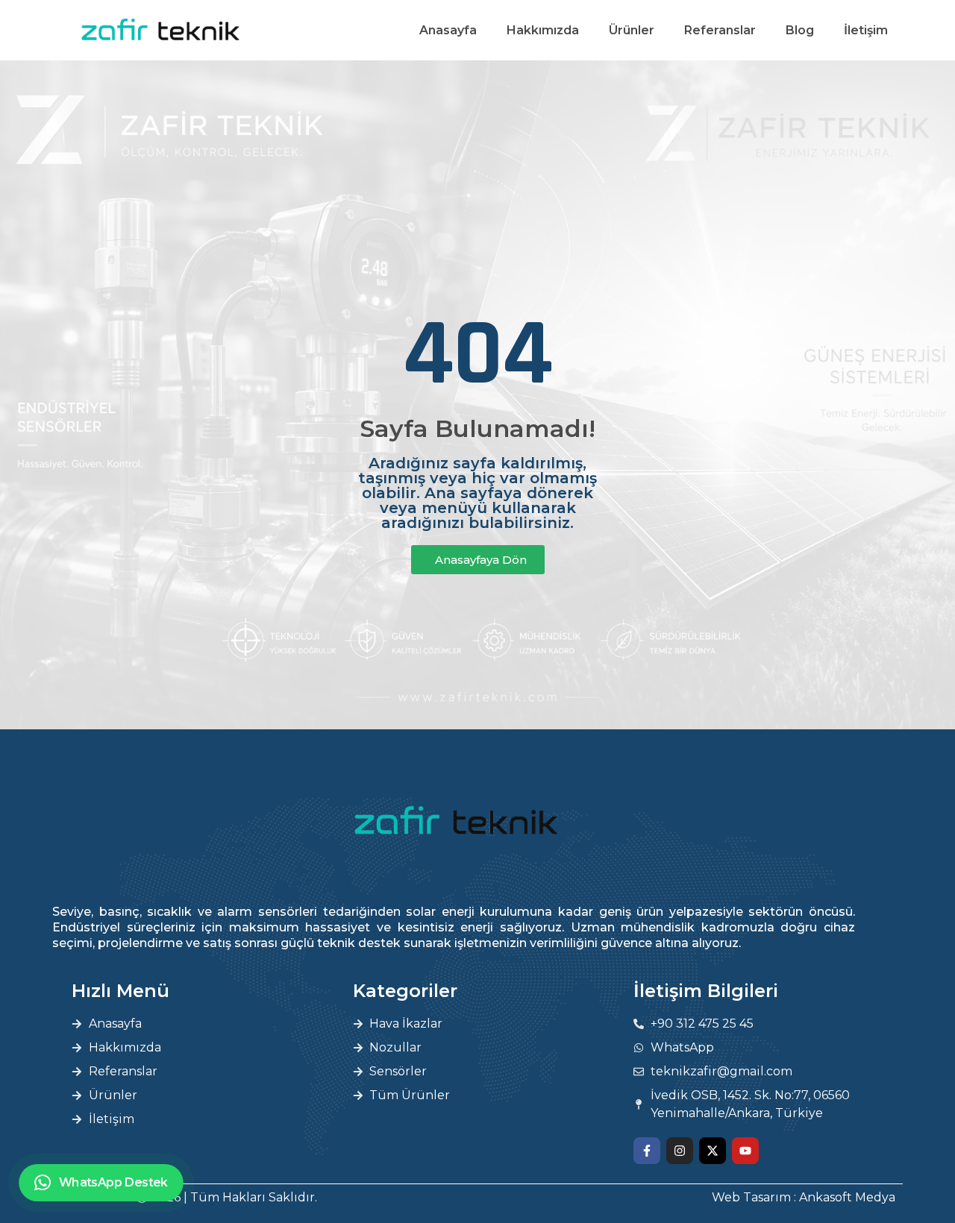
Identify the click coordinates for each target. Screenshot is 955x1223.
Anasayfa (448, 30)
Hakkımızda (543, 30)
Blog (800, 30)
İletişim (866, 30)
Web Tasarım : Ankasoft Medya (803, 1197)
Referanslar (720, 30)
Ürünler (631, 30)
